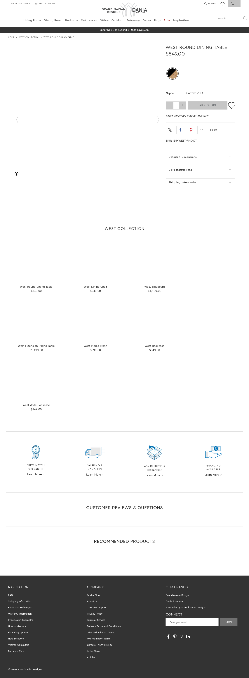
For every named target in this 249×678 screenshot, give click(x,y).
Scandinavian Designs (178, 595)
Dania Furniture (174, 601)
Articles (91, 657)
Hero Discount (16, 639)
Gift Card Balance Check (100, 633)
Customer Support (97, 607)
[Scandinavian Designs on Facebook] (168, 636)
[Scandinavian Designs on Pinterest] (175, 636)
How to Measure (17, 626)
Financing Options (18, 633)
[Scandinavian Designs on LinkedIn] (188, 636)
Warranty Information (20, 614)
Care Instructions (180, 170)
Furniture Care (16, 651)
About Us (92, 601)
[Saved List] (222, 4)
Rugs (157, 20)
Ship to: (170, 93)
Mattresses (89, 20)
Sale (167, 20)
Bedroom (71, 20)
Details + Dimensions (183, 157)
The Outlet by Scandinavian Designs (186, 607)
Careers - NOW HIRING (99, 645)
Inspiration (181, 20)
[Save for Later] (232, 105)
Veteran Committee (18, 645)
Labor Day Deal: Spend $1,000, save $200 (124, 30)
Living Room (32, 20)
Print (213, 130)
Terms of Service (96, 620)
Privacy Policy (94, 614)
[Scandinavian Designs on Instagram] (181, 636)
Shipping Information (183, 182)
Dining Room (53, 20)
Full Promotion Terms (98, 639)
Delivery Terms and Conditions (104, 626)
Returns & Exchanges (20, 607)
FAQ (10, 595)
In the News (93, 651)
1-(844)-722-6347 (20, 4)
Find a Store (93, 595)
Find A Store (47, 4)
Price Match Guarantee (20, 620)
